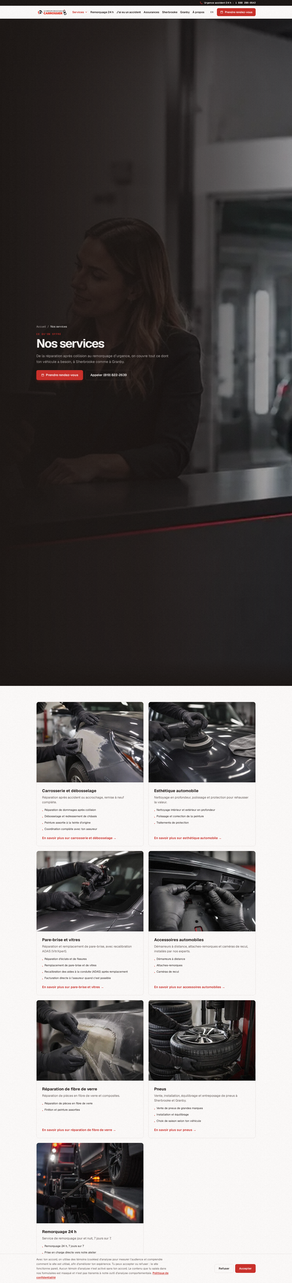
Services (78, 12)
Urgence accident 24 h (230, 2)
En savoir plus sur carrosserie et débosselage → (79, 838)
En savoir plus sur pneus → (175, 1130)
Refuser (224, 1268)
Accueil (41, 326)
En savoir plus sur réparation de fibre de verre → (79, 1130)
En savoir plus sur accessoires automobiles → (189, 987)
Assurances (151, 12)
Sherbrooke (169, 12)
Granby (185, 12)
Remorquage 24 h (102, 12)
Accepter (245, 1268)
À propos (198, 12)
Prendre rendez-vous (62, 375)
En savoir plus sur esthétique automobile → (188, 838)
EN (212, 12)
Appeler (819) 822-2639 (108, 375)
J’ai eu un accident (128, 12)
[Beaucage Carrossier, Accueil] (52, 12)
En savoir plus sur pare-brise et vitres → (73, 987)
